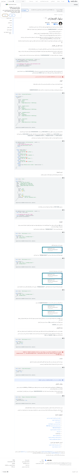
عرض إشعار (58, 431)
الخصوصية (73, 471)
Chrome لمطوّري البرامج (25, 461)
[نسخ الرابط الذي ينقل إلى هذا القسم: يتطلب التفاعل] (55, 384)
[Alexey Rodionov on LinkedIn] (54, 24)
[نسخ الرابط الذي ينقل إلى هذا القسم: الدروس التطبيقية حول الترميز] (49, 442)
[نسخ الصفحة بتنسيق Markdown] (46, 18)
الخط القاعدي (53, 1)
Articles (76, 4)
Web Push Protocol (56, 427)
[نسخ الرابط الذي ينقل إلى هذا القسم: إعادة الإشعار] (56, 328)
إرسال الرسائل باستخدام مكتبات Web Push (53, 425)
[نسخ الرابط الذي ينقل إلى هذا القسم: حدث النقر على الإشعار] (51, 45)
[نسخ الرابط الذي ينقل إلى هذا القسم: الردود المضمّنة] (56, 172)
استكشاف (58, 1)
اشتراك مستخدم (57, 422)
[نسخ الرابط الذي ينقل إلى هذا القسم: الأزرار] (59, 87)
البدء (5, 15)
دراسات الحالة (31, 1)
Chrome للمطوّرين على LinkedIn (10, 465)
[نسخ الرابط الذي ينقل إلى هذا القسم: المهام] (59, 80)
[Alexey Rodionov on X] (57, 24)
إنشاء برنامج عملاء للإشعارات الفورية (54, 444)
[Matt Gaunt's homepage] (47, 24)
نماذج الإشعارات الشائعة (56, 435)
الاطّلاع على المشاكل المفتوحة (40, 463)
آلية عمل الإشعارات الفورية (56, 420)
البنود (77, 471)
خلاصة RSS (13, 466)
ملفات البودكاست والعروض (25, 466)
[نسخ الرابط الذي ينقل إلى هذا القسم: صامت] (58, 358)
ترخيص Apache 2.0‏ (24, 451)
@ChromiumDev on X (11, 461)
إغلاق (12, 15)
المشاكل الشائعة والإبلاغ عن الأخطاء (54, 439)
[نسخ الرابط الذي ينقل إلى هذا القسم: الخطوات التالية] (54, 415)
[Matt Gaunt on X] (49, 24)
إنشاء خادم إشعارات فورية (56, 446)
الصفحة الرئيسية (60, 14)
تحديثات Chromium (26, 463)
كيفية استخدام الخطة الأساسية (44, 1)
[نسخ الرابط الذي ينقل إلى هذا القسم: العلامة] (58, 222)
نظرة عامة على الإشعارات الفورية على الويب (53, 418)
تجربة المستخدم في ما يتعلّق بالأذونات (54, 423)
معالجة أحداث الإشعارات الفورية (55, 429)
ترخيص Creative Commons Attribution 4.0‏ (48, 451)
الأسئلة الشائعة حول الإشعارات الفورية (54, 437)
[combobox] (20, 1)
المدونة (37, 1)
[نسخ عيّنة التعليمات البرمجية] (64, 58)
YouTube (13, 463)
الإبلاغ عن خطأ (42, 461)
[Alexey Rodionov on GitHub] (55, 24)
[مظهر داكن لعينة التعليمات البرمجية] (62, 58)
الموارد (63, 1)
